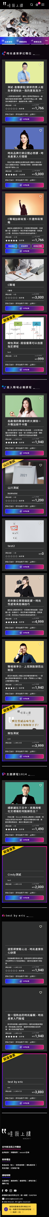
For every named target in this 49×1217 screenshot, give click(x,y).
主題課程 (5, 1180)
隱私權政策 (31, 1165)
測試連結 (11, 246)
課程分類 (32, 1180)
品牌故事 (5, 1152)
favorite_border (40, 64)
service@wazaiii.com (14, 1198)
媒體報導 (14, 1152)
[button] (2, 22)
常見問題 (5, 1168)
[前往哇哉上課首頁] (13, 4)
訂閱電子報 (15, 1168)
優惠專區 (23, 1180)
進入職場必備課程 (19, 387)
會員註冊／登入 (8, 1165)
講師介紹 (5, 1183)
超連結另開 (37, 246)
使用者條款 (20, 1165)
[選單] (43, 4)
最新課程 (14, 1180)
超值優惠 (24, 246)
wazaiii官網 (24, 1152)
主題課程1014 (17, 774)
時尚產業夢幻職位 (19, 53)
